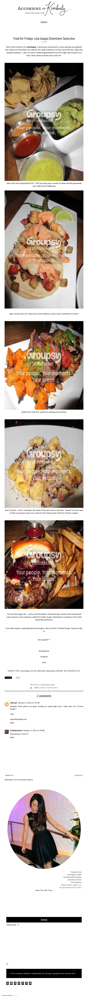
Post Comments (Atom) (24, 780)
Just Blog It (15, 995)
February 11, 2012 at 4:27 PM (29, 703)
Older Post (79, 775)
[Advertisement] (20, 944)
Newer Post (9, 775)
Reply (12, 723)
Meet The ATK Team (44, 890)
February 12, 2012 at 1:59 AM (34, 731)
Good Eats (42, 688)
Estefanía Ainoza (16, 731)
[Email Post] (30, 688)
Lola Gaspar (25, 671)
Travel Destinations (52, 688)
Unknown (13, 703)
